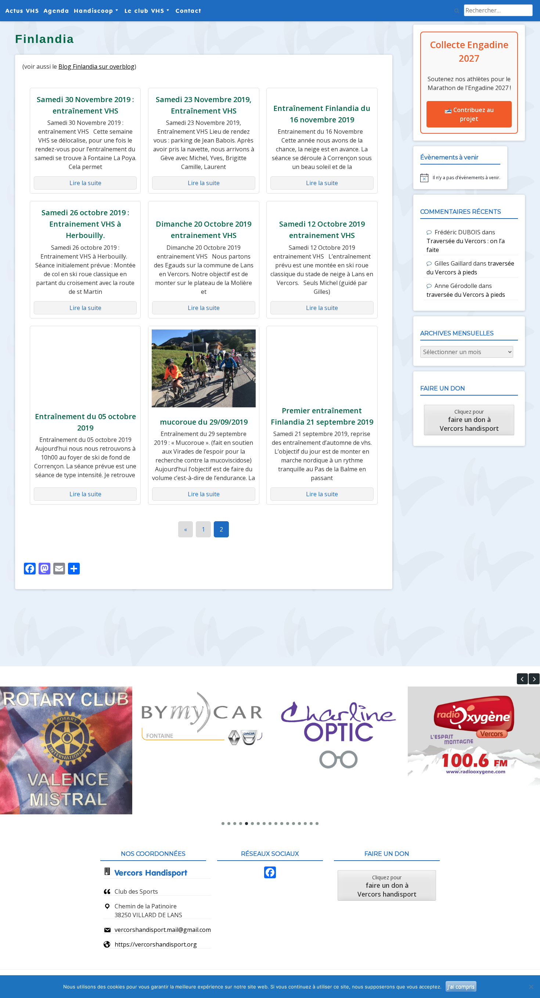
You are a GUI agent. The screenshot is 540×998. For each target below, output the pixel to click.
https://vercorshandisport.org (156, 944)
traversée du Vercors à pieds (465, 295)
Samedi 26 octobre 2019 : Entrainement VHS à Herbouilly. (85, 224)
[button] (522, 678)
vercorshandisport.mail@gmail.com (163, 930)
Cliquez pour (469, 420)
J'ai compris (461, 986)
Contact (188, 10)
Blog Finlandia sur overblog (96, 66)
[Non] (530, 986)
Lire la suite (85, 183)
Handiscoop (94, 10)
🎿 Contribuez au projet (469, 114)
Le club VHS (145, 10)
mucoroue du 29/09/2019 (204, 422)
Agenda (56, 10)
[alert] (460, 177)
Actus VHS (22, 10)
